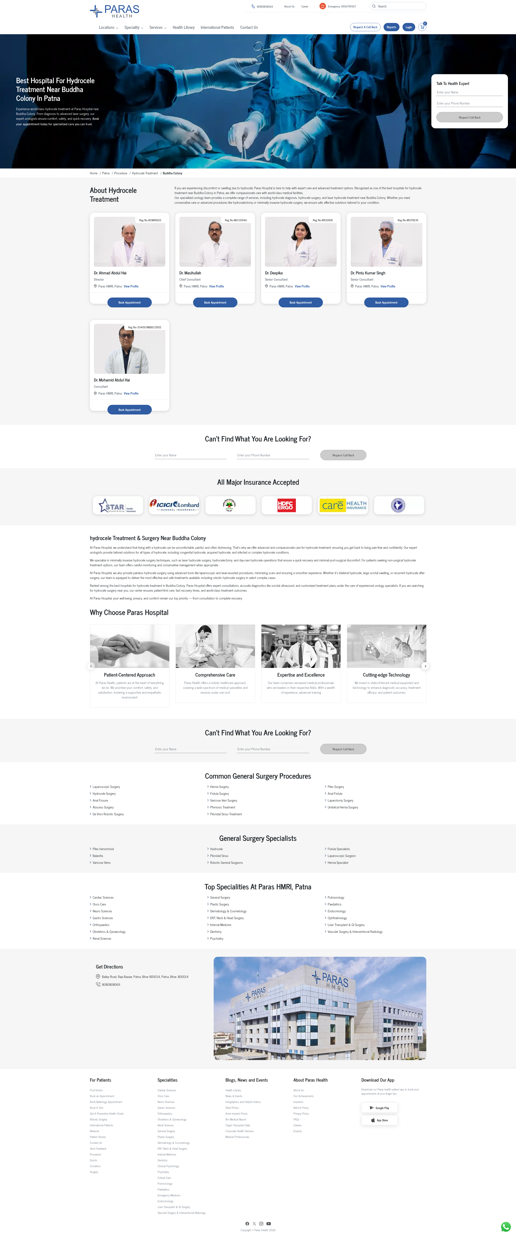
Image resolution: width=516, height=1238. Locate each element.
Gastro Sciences (103, 917)
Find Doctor (96, 1090)
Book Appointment (130, 302)
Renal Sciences (102, 938)
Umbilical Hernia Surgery (343, 807)
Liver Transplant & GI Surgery (346, 924)
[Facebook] (247, 1224)
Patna (105, 173)
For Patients (100, 1079)
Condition (95, 1166)
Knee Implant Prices (237, 1113)
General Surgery (220, 897)
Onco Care (99, 904)
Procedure (120, 173)
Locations (106, 27)
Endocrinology (337, 910)
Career (304, 6)
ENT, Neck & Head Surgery (227, 917)
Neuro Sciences (102, 910)
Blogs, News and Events (247, 1079)
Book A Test (96, 1107)
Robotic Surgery (98, 1119)
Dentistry (216, 931)
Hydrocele (216, 848)
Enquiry (297, 1130)
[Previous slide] (91, 666)
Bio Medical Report (236, 1119)
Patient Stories (98, 1136)
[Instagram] (261, 1224)
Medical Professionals (237, 1136)
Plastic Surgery (219, 904)
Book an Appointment (102, 1095)
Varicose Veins (102, 862)
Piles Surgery (336, 786)
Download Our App (377, 1079)
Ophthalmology (337, 917)
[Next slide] (425, 666)
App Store (382, 1120)
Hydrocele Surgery (104, 793)
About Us (289, 6)
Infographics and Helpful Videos (243, 1101)
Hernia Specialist (338, 862)
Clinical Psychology (168, 1166)
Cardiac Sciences (103, 897)
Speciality (132, 27)
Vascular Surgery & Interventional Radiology (355, 931)
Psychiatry (216, 938)
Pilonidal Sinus (219, 855)
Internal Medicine (220, 924)
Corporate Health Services (240, 1130)
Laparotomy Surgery (340, 800)
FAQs (296, 1119)
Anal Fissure (100, 800)
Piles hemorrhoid (103, 848)
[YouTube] (269, 1224)
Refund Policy (301, 1107)
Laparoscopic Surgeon (342, 855)
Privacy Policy (301, 1113)
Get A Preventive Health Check (107, 1113)
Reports (391, 26)
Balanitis (98, 855)
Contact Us (249, 27)
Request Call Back (470, 117)
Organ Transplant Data (238, 1125)
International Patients (217, 27)
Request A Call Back (365, 26)
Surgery (94, 1171)
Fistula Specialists (339, 848)
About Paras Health (310, 1079)
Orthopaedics (101, 924)
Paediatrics (334, 904)
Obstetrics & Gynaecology (109, 931)
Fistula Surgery (219, 793)
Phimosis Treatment (222, 807)
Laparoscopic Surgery (106, 786)
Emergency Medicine (169, 1195)
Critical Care (164, 1177)
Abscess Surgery (103, 807)
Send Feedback (98, 1148)
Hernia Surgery (219, 786)
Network (94, 1130)
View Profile (131, 286)
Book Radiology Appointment (106, 1101)
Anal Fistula (335, 793)
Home (93, 173)
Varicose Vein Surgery (223, 800)
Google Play (382, 1107)
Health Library (184, 27)
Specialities (168, 1079)
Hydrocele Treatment (145, 173)
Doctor (93, 1160)
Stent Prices (232, 1107)
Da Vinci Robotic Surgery (108, 813)
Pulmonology (336, 897)
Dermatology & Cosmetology (228, 910)
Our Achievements (303, 1095)
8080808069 (265, 6)
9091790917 (348, 6)
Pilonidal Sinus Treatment (226, 813)
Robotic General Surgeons (226, 862)
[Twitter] (254, 1224)
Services (156, 27)
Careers (297, 1125)
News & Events (234, 1095)
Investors (298, 1101)
